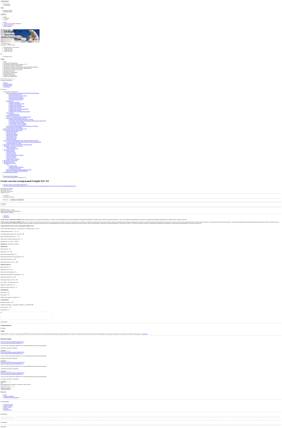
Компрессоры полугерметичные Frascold (19, 111)
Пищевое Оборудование (10, 163)
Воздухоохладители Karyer (16, 97)
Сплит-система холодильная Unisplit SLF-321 (12, 374)
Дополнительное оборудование (14, 127)
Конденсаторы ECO (14, 114)
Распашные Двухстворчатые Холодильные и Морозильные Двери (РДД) (27, 120)
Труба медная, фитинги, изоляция (14, 155)
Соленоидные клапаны (12, 148)
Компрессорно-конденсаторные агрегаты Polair (21, 119)
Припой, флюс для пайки (12, 159)
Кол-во (5, 199)
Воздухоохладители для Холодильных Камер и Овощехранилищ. (22, 93)
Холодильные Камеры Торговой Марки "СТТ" (15, 128)
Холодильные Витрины (12, 131)
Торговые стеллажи (11, 139)
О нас (5, 22)
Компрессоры (9, 101)
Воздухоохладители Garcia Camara (18, 95)
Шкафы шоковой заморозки (16, 167)
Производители (7, 409)
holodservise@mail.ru (9, 24)
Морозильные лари (11, 132)
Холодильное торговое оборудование (13, 130)
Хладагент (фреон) (11, 156)
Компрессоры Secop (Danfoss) (16, 106)
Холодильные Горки (11, 138)
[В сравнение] (4, 205)
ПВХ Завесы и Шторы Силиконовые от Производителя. (18, 144)
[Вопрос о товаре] (1, 205)
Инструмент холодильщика (11, 160)
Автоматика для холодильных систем (13, 146)
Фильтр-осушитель (11, 153)
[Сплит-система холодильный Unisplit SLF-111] (16, 184)
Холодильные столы (11, 136)
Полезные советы (8, 85)
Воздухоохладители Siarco (16, 99)
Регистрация (7, 4)
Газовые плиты (13, 165)
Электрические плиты (15, 168)
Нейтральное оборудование (11, 172)
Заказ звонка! (11, 47)
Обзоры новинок (8, 84)
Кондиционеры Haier (9, 161)
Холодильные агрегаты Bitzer (16, 122)
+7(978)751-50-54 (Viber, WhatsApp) (12, 23)
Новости (6, 82)
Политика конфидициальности (11, 397)
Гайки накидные (10, 151)
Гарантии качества (8, 404)
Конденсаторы (10, 113)
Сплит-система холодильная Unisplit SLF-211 (12, 343)
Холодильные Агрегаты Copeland (17, 123)
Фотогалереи (7, 86)
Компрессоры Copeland (15, 107)
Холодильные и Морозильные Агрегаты (16, 118)
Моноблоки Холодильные (13, 115)
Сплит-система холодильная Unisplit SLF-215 (12, 353)
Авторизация (7, 5)
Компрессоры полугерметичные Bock (18, 109)
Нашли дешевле (8, 26)
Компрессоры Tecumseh (15, 110)
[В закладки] (2, 205)
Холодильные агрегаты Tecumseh (17, 124)
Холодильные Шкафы (11, 134)
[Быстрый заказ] (7, 361)
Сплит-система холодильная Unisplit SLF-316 (12, 363)
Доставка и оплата (8, 405)
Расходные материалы (9, 150)
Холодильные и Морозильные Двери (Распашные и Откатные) (22, 126)
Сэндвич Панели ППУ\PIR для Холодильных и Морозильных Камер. (23, 142)
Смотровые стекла (11, 152)
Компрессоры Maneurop (15, 105)
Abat (7, 164)
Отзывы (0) (6, 217)
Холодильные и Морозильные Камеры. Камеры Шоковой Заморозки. (21, 140)
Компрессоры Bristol (14, 102)
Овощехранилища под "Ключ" (14, 143)
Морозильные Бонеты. (12, 135)
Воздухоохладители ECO (15, 94)
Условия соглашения (9, 396)
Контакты (6, 408)
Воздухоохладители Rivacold (16, 98)
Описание (6, 215)
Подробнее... (145, 334)
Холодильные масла (11, 157)
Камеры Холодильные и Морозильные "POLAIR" (19, 169)
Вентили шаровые (11, 147)
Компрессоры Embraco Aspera (16, 103)
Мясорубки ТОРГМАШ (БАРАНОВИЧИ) (16, 171)
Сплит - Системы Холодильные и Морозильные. (18, 116)
